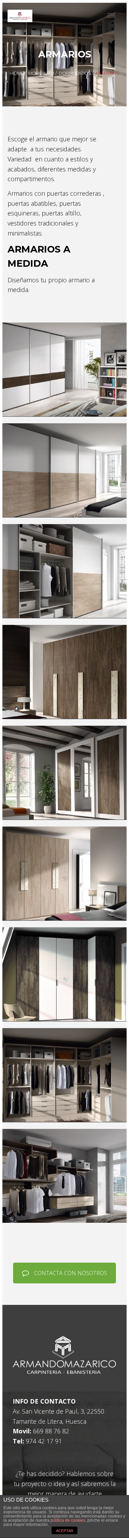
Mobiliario (41, 73)
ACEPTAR (64, 1531)
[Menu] (111, 16)
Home (17, 73)
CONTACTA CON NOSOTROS (70, 1273)
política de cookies (68, 1520)
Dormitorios (75, 73)
